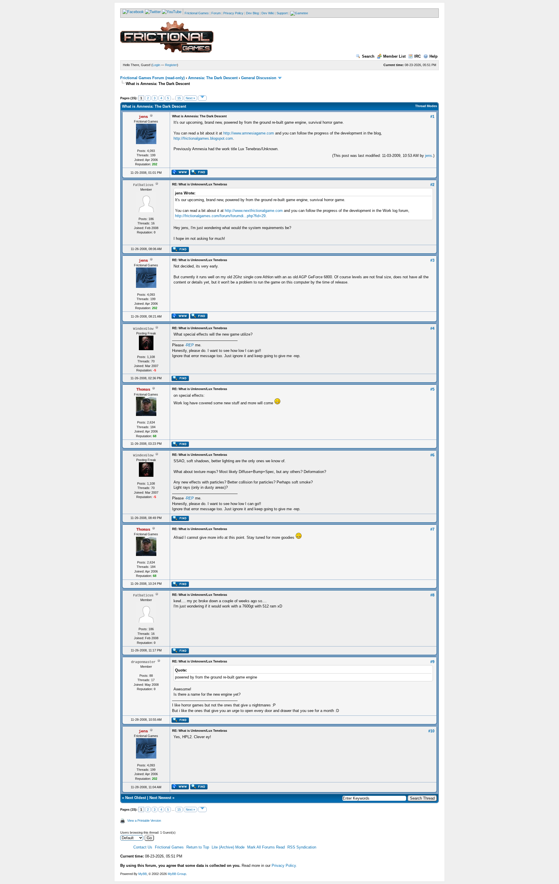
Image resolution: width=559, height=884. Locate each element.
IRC (417, 56)
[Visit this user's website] (180, 174)
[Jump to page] (202, 98)
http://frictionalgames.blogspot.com (203, 138)
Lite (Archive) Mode (228, 847)
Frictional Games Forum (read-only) (152, 78)
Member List (394, 56)
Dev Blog (252, 13)
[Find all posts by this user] (199, 174)
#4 (432, 328)
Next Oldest (135, 798)
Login (156, 65)
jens (428, 155)
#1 (432, 116)
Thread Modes (426, 106)
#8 (432, 595)
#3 (432, 260)
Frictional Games (197, 13)
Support (282, 13)
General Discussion (258, 78)
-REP (189, 345)
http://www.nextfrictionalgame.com (254, 210)
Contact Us (142, 847)
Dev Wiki (267, 13)
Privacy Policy (233, 13)
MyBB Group (177, 874)
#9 (432, 662)
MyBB (142, 874)
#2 (432, 185)
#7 (432, 529)
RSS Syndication (301, 847)
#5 (432, 389)
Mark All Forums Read (266, 847)
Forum (216, 13)
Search (368, 56)
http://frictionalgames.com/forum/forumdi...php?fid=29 (220, 216)
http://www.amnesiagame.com (248, 133)
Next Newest (160, 798)
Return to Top (197, 847)
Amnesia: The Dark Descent (213, 78)
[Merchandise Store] (299, 13)
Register (171, 65)
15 (179, 98)
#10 (431, 731)
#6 (432, 455)
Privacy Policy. (284, 865)
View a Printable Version (144, 820)
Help (433, 56)
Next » (190, 98)
